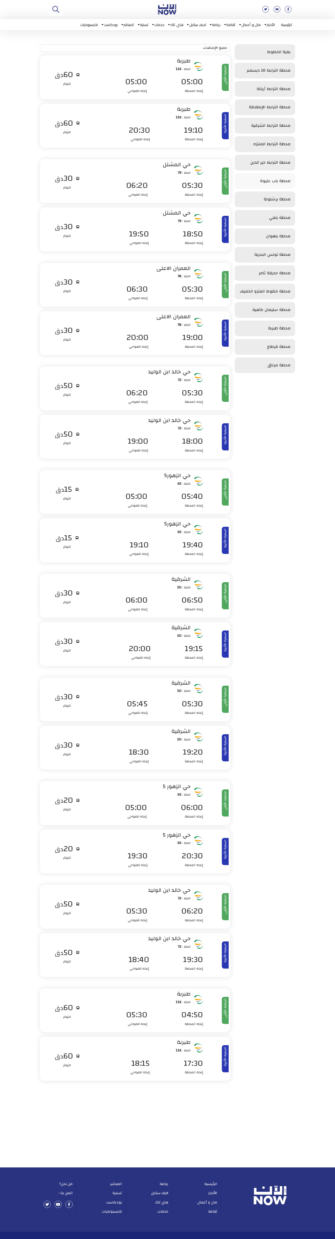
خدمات (159, 24)
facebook (69, 1204)
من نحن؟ (66, 1183)
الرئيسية (286, 24)
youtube (58, 1204)
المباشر (129, 24)
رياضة (216, 24)
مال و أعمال (251, 24)
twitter (47, 1204)
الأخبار (271, 24)
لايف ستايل (197, 24)
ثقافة (230, 24)
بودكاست (111, 24)
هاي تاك (176, 24)
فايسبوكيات (89, 24)
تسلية (144, 24)
